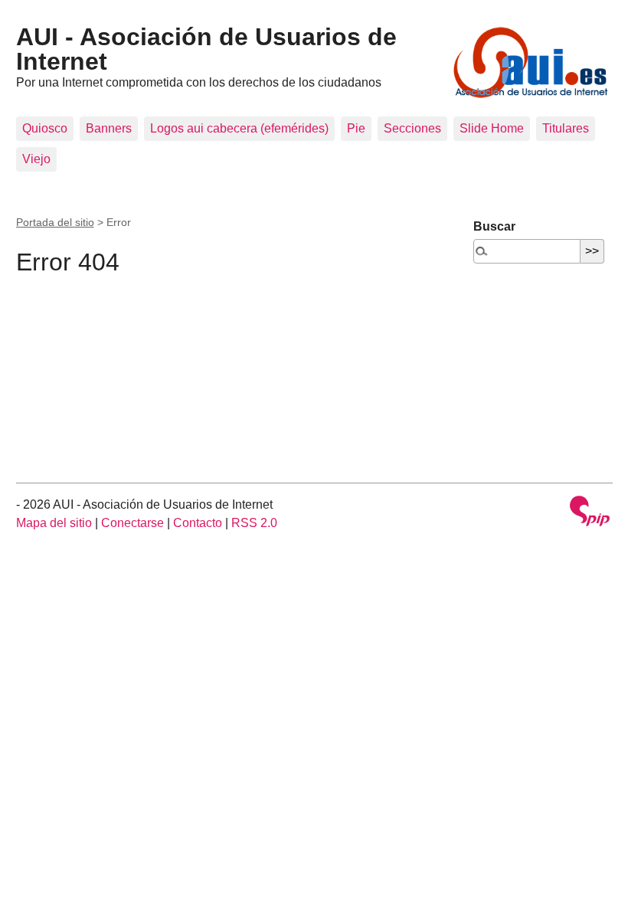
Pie (356, 128)
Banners (109, 128)
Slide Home (492, 128)
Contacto (197, 522)
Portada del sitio (55, 222)
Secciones (412, 128)
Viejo (36, 158)
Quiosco (44, 128)
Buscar (494, 226)
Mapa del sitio (54, 522)
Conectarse (132, 522)
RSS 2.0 (254, 522)
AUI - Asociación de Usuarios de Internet (206, 49)
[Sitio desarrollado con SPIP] (590, 513)
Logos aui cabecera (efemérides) (239, 128)
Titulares (565, 128)
